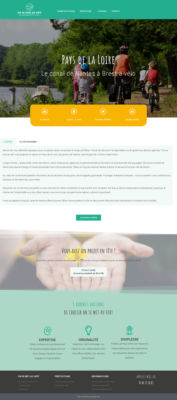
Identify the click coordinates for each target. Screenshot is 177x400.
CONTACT (116, 11)
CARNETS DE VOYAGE (66, 11)
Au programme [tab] (28, 141)
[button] (88, 272)
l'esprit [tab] (8, 141)
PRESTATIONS (85, 11)
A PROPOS (102, 11)
